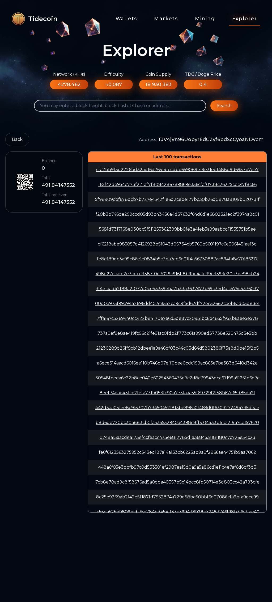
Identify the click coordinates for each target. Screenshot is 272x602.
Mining (205, 19)
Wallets (126, 19)
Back (17, 139)
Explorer (244, 19)
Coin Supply (158, 74)
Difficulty (114, 74)
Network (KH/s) (69, 74)
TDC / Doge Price (203, 74)
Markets (166, 19)
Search (224, 105)
